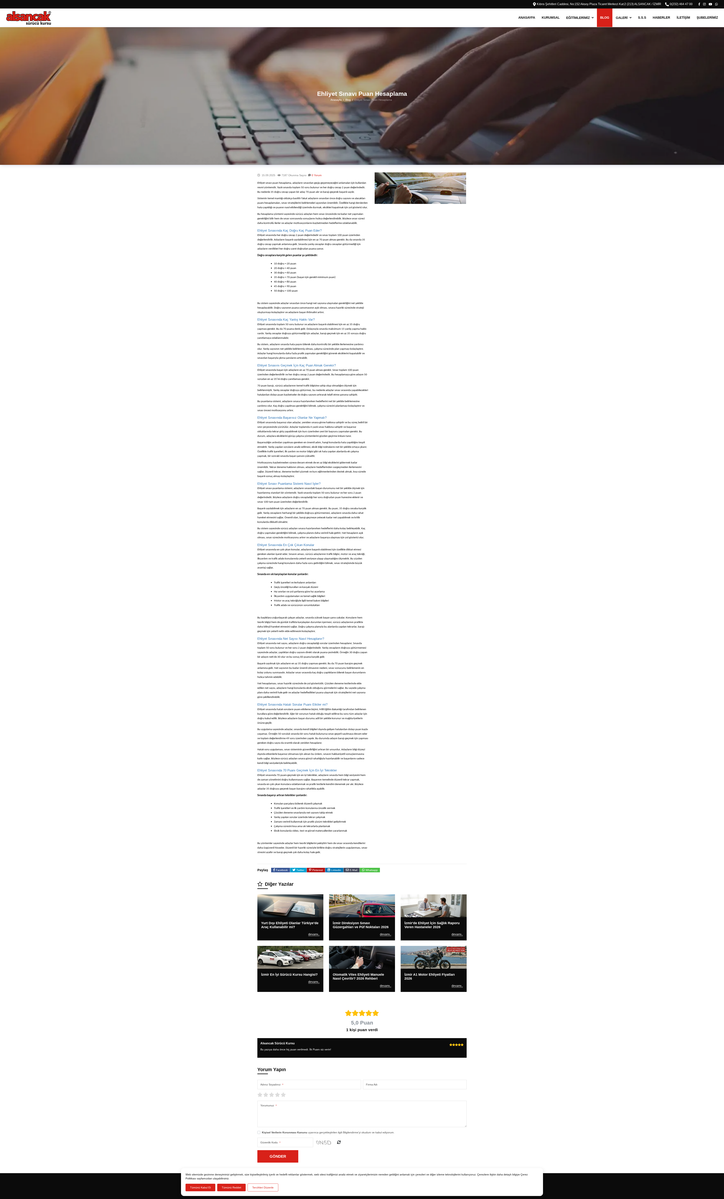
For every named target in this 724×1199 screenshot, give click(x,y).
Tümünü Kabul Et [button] (200, 1187)
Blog (604, 17)
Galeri (622, 18)
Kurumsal (551, 17)
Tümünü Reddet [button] (231, 1187)
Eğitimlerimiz (578, 18)
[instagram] (704, 4)
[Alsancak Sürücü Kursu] (28, 18)
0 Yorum (317, 175)
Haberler (661, 17)
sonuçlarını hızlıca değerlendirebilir (322, 218)
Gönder (278, 1156)
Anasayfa (526, 17)
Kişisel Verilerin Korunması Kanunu (284, 1132)
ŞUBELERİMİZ (707, 17)
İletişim (683, 17)
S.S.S (642, 17)
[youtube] (710, 4)
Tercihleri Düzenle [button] (263, 1187)
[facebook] (699, 4)
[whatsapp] (716, 4)
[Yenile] (339, 1142)
